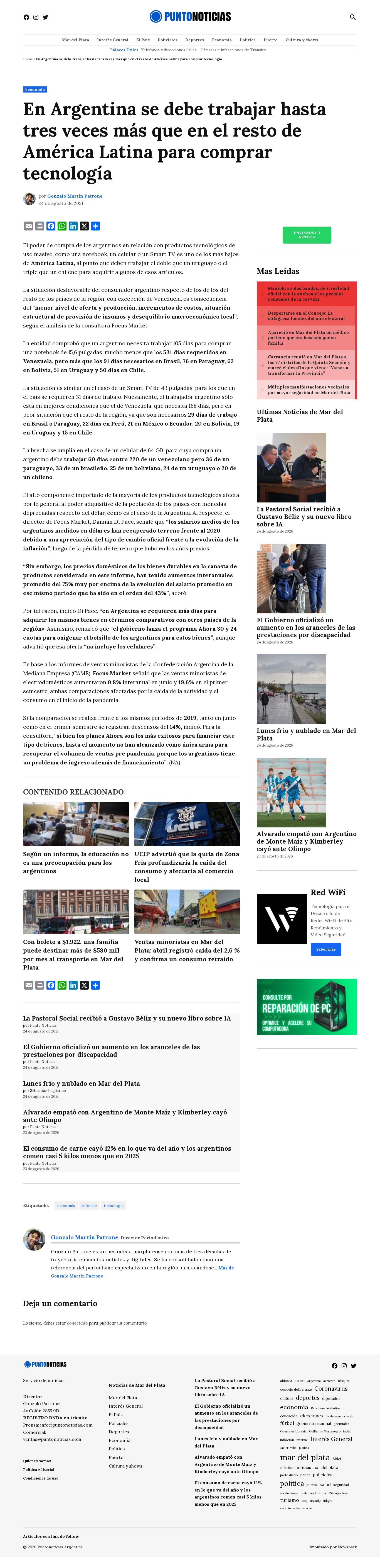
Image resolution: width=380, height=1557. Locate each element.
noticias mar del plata (316, 1467)
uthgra (327, 1501)
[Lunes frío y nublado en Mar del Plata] (291, 690)
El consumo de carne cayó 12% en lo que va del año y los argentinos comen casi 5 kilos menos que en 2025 (127, 1152)
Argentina (314, 1381)
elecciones (311, 1415)
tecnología (114, 1205)
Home (28, 59)
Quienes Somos (37, 1461)
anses (300, 1380)
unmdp (315, 1500)
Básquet (343, 1381)
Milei (336, 1459)
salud (325, 1484)
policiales (322, 1474)
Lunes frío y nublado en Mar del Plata (81, 1083)
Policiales (167, 39)
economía (66, 1205)
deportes (308, 1397)
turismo (289, 1500)
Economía (222, 39)
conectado (77, 1323)
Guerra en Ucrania (293, 1431)
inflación (287, 1440)
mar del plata (305, 1457)
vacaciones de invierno (296, 1508)
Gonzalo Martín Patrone (74, 196)
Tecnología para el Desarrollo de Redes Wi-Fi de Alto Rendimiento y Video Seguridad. (331, 920)
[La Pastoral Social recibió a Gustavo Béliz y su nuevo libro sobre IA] (291, 468)
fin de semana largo (339, 1416)
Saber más (326, 949)
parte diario (289, 1475)
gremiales (341, 1424)
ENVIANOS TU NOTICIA (307, 234)
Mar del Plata (75, 39)
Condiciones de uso (40, 1478)
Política (248, 39)
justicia (304, 1448)
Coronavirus (331, 1388)
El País (143, 39)
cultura (286, 1398)
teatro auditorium (313, 1493)
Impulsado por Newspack (333, 1546)
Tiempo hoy (338, 1493)
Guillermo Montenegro (324, 1431)
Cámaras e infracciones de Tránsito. (234, 49)
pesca (305, 1475)
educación (289, 1416)
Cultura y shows (302, 39)
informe (89, 1205)
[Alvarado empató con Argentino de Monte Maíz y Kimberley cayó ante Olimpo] (291, 793)
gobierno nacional (314, 1423)
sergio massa (289, 1493)
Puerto (271, 39)
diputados (331, 1398)
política (292, 1483)
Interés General (112, 39)
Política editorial (38, 1469)
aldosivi (286, 1381)
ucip (304, 1501)
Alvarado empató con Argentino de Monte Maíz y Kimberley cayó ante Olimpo (125, 1116)
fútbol (287, 1423)
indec (347, 1431)
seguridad (341, 1485)
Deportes (194, 39)
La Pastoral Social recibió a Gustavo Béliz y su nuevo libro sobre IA (127, 1018)
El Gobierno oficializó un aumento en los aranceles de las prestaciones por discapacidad (111, 1050)
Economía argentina (325, 1408)
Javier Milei (288, 1448)
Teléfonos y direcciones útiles (169, 49)
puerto (312, 1485)
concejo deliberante (296, 1389)
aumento (329, 1381)
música (286, 1467)
